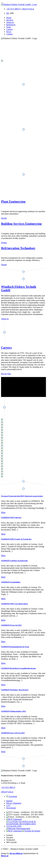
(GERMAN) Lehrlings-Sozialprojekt (14, 561)
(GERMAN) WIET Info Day (11, 517)
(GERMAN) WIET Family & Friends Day (16, 539)
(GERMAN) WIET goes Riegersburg (14, 604)
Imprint (9, 801)
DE (7, 13)
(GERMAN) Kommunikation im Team (15, 647)
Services (9, 20)
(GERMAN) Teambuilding (10, 582)
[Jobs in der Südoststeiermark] (18, 828)
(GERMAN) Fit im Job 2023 (11, 625)
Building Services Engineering (21, 223)
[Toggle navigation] (2, 2)
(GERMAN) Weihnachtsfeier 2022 (13, 711)
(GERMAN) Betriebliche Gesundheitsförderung (18, 668)
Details (4, 218)
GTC (8, 805)
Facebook (12, 796)
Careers (9, 29)
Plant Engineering (13, 201)
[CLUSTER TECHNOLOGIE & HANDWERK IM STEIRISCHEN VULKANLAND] (26, 826)
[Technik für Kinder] (31, 831)
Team (8, 27)
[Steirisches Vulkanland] (14, 831)
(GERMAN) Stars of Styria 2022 (13, 733)
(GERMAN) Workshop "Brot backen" (15, 690)
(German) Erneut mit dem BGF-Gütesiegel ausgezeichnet (22, 496)
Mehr (3, 512)
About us (10, 22)
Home (8, 18)
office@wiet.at (28, 9)
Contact (9, 34)
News (8, 32)
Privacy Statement (13, 803)
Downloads (11, 808)
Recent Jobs (6, 374)
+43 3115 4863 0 (13, 9)
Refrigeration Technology (18, 248)
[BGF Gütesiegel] (14, 819)
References (10, 25)
